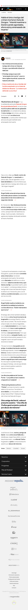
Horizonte (7, 58)
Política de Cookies (14, 581)
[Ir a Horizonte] (9, 9)
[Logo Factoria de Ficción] (14, 516)
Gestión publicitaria (14, 583)
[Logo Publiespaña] (14, 560)
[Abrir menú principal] (25, 9)
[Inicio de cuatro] (2, 9)
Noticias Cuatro (7, 474)
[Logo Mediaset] (14, 482)
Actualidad (15, 448)
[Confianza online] (14, 604)
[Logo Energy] (14, 527)
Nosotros (5, 457)
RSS (14, 585)
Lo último (4, 12)
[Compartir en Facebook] (25, 96)
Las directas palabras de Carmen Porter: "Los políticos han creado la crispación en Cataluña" (12, 377)
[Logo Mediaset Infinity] (14, 489)
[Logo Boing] (14, 522)
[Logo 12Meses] (14, 549)
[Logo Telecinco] (14, 494)
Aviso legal (14, 572)
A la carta (10, 12)
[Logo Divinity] (14, 505)
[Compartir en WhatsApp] (15, 96)
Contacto (14, 587)
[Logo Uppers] (14, 538)
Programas (5, 465)
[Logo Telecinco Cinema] (14, 543)
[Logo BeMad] (14, 532)
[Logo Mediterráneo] (14, 565)
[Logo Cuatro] (14, 500)
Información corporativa (14, 575)
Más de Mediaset (7, 470)
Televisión (8, 448)
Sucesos (23, 448)
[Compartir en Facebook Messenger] (22, 96)
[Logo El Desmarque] (14, 510)
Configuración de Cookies (14, 579)
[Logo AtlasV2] (14, 554)
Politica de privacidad (14, 577)
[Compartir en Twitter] (18, 96)
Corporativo (6, 461)
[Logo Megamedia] (14, 596)
